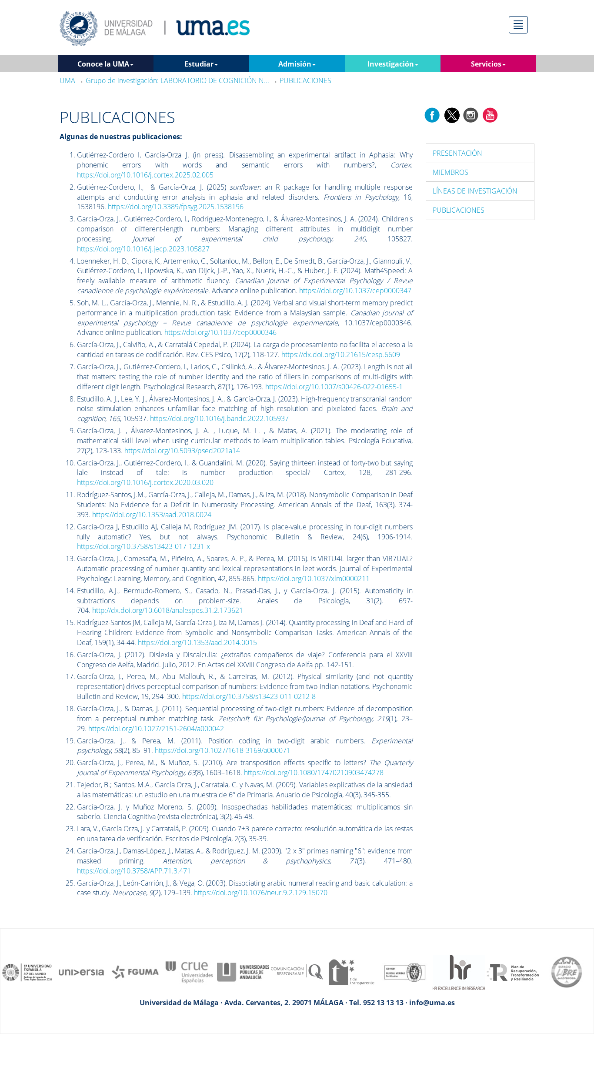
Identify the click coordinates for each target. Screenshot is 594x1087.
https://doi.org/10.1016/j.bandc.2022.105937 (219, 418)
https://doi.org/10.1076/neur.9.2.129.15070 (260, 892)
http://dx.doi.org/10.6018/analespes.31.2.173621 (167, 610)
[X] (452, 114)
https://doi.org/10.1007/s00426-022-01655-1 (334, 386)
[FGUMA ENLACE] (135, 972)
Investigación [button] (390, 64)
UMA (67, 80)
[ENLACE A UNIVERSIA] (81, 972)
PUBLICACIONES (458, 210)
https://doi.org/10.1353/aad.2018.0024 (151, 514)
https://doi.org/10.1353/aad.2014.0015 (197, 642)
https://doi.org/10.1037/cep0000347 (355, 290)
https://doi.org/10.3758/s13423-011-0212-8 (249, 696)
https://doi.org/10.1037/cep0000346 (220, 332)
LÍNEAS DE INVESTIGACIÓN (475, 191)
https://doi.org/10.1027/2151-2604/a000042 (156, 728)
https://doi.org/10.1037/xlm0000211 (314, 578)
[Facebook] (432, 114)
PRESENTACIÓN (457, 153)
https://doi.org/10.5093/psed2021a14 (182, 450)
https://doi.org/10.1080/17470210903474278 (314, 772)
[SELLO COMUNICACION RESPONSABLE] (297, 972)
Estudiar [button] (199, 64)
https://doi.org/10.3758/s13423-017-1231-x (143, 546)
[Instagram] (471, 114)
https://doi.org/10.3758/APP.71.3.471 (134, 871)
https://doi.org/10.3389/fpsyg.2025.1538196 (176, 206)
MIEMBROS (450, 172)
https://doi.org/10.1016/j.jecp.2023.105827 (143, 249)
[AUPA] (243, 972)
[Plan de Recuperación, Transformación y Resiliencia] (513, 972)
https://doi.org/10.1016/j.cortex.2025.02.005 (145, 175)
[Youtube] (490, 114)
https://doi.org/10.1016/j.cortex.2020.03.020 (145, 482)
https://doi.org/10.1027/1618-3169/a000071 (222, 750)
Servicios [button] (486, 64)
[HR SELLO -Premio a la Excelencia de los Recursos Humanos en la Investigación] (459, 972)
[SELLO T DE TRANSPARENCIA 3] (351, 972)
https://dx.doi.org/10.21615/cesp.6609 (340, 354)
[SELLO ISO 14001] (405, 972)
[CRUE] (189, 972)
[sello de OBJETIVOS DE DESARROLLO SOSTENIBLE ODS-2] (27, 972)
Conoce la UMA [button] (103, 64)
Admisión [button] (294, 64)
